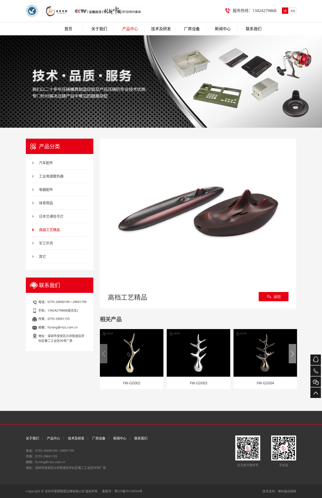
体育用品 (46, 203)
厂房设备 (192, 28)
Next (292, 353)
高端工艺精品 (49, 229)
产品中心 (130, 28)
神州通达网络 (287, 491)
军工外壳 (46, 243)
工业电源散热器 (51, 176)
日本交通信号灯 (51, 216)
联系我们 (254, 28)
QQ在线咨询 (315, 360)
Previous (103, 353)
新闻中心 (223, 28)
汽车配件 (46, 162)
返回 (277, 296)
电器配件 (46, 189)
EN (293, 11)
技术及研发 (161, 28)
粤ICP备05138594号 (128, 491)
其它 (42, 256)
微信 (315, 381)
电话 (315, 370)
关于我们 (99, 28)
